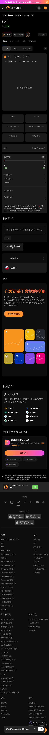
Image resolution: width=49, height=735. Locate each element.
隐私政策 (4, 710)
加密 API (23, 453)
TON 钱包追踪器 (7, 591)
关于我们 (36, 573)
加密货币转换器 (6, 630)
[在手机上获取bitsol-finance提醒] (28, 35)
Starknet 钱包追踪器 (8, 565)
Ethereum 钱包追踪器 (8, 584)
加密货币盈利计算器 (8, 619)
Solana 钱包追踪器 (7, 576)
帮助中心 (32, 703)
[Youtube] (37, 503)
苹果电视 (32, 630)
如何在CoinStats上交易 (37, 717)
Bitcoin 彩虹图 (6, 634)
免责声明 (4, 703)
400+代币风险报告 (7, 667)
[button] (44, 148)
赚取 (2, 543)
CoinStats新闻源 (39, 569)
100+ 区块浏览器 (7, 663)
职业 (35, 551)
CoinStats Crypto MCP (9, 671)
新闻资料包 (37, 547)
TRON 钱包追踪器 (7, 595)
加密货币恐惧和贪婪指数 (9, 641)
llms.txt (3, 674)
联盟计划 (4, 558)
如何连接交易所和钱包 (37, 706)
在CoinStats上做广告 (40, 554)
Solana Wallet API (7, 682)
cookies (15, 729)
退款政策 (4, 717)
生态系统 (4, 609)
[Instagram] (11, 503)
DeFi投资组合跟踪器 (8, 562)
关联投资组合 (14, 314)
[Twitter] (5, 503)
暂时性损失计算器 (7, 627)
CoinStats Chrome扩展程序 (38, 619)
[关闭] (46, 2)
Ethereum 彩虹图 (7, 638)
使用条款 (4, 706)
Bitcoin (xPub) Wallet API (10, 693)
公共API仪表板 (38, 565)
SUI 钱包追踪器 (6, 602)
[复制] (44, 148)
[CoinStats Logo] (13, 7)
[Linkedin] (31, 503)
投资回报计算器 (6, 623)
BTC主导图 (5, 652)
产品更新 (36, 540)
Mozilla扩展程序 (34, 627)
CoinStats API (38, 558)
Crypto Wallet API (7, 678)
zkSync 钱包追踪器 (8, 569)
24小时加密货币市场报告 (9, 649)
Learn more (36, 2)
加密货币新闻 (5, 551)
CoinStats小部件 (6, 645)
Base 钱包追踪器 (7, 587)
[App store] (16, 516)
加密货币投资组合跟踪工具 (10, 540)
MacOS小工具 (34, 623)
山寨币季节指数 (6, 656)
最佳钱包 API (13, 464)
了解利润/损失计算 (35, 714)
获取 (35, 487)
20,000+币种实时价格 (9, 660)
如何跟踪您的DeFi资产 (37, 710)
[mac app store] (24, 522)
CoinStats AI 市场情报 (8, 554)
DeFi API (4, 689)
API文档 (36, 562)
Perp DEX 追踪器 (7, 606)
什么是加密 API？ (14, 459)
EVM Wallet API (6, 685)
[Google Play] (33, 516)
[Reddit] (25, 503)
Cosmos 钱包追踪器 (8, 580)
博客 (2, 547)
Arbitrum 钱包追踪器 (8, 573)
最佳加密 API (31, 459)
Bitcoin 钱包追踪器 (7, 598)
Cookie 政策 (5, 714)
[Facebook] (43, 503)
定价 (35, 543)
